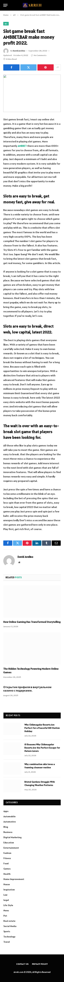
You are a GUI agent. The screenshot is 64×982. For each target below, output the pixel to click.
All (6, 24)
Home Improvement (13, 879)
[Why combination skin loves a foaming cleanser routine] (12, 768)
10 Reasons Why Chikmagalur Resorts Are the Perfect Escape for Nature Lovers (42, 747)
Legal (6, 900)
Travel (6, 941)
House (6, 884)
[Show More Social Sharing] (57, 67)
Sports (6, 931)
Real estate (9, 920)
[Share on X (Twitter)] (28, 67)
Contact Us (22, 964)
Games (7, 868)
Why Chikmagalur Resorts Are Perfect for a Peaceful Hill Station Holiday (42, 728)
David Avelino (19, 50)
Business (7, 832)
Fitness (7, 858)
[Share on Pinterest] (45, 67)
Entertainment (11, 847)
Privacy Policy (40, 964)
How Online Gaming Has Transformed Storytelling (32, 621)
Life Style (8, 905)
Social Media (9, 926)
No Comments (40, 55)
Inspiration (9, 889)
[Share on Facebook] (11, 67)
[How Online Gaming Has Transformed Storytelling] (32, 601)
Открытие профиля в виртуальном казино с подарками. (27, 688)
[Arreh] (32, 5)
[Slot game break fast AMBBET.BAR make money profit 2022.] (32, 93)
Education (8, 842)
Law (5, 894)
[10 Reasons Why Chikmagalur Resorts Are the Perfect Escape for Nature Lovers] (12, 748)
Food (6, 863)
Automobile (9, 816)
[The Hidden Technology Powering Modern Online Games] (32, 648)
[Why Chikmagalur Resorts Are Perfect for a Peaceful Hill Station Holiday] (12, 729)
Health (7, 873)
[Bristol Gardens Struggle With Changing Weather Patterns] (12, 786)
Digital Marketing (12, 837)
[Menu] (5, 5)
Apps (5, 811)
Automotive (9, 821)
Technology (9, 936)
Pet (5, 915)
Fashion (7, 853)
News (6, 910)
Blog (5, 826)
